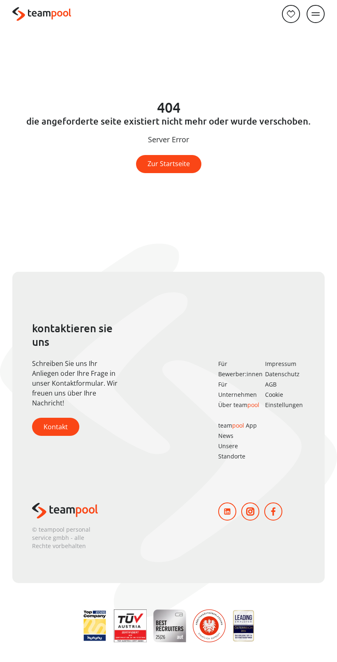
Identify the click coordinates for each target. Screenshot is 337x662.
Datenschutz (282, 374)
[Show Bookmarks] (291, 14)
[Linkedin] (227, 511)
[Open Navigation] (316, 14)
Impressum (280, 364)
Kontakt (56, 426)
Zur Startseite (169, 163)
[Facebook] (273, 511)
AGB (271, 384)
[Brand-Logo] (41, 14)
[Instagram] (250, 511)
